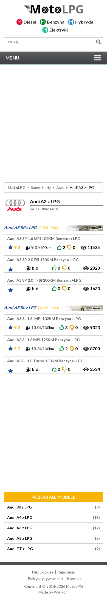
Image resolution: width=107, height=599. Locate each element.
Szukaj (98, 41)
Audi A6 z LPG (53, 527)
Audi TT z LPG (53, 548)
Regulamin (66, 572)
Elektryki (58, 29)
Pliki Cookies (43, 572)
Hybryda (84, 21)
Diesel (30, 21)
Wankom (61, 592)
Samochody (41, 187)
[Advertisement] (53, 123)
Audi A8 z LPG (53, 538)
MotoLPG (17, 187)
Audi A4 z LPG (53, 517)
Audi (60, 187)
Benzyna (55, 21)
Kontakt (74, 578)
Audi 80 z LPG (53, 507)
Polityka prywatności (45, 578)
